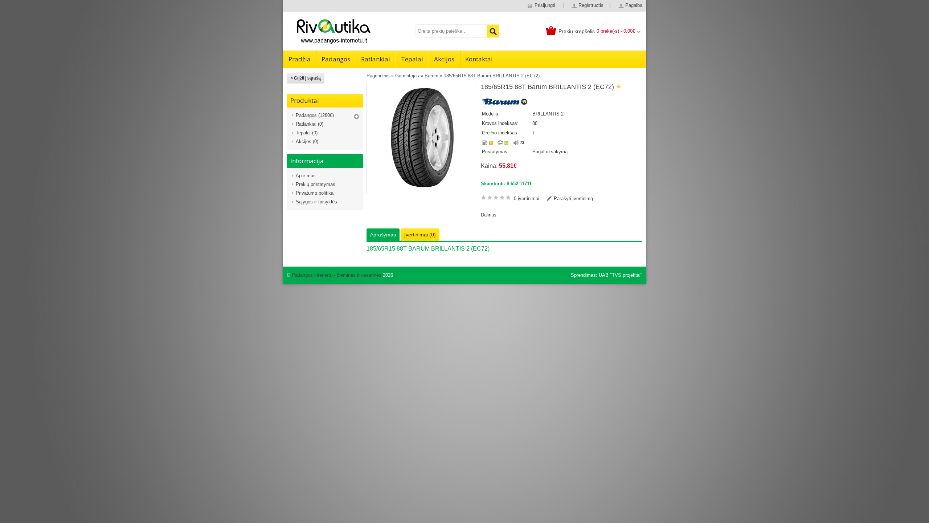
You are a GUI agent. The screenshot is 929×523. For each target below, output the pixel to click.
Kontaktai (479, 59)
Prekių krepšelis (576, 31)
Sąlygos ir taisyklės (316, 201)
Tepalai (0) (307, 132)
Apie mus (306, 175)
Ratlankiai (375, 59)
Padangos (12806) (315, 115)
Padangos (336, 59)
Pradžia (299, 59)
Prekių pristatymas (315, 184)
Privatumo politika (314, 193)
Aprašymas (383, 235)
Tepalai (412, 59)
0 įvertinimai (526, 198)
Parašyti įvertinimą (573, 198)
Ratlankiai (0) (309, 124)
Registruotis (590, 5)
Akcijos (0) (307, 141)
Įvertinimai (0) (420, 235)
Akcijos (444, 59)
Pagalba (633, 5)
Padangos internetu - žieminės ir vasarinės (336, 275)
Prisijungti (545, 5)
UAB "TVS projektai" (620, 275)
